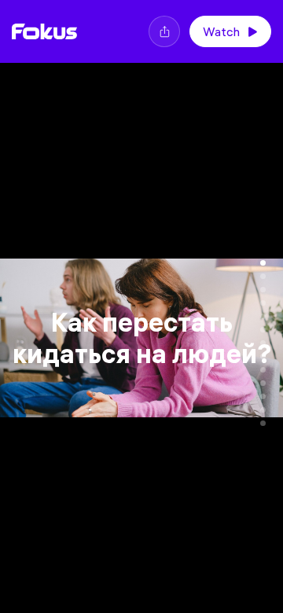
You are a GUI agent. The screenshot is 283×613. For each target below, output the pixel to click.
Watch (221, 31)
